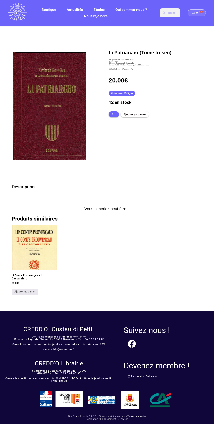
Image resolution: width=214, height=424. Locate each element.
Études (99, 10)
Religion (129, 93)
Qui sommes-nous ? (131, 10)
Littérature (116, 93)
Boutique (49, 10)
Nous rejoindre (96, 16)
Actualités (75, 10)
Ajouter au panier (134, 114)
